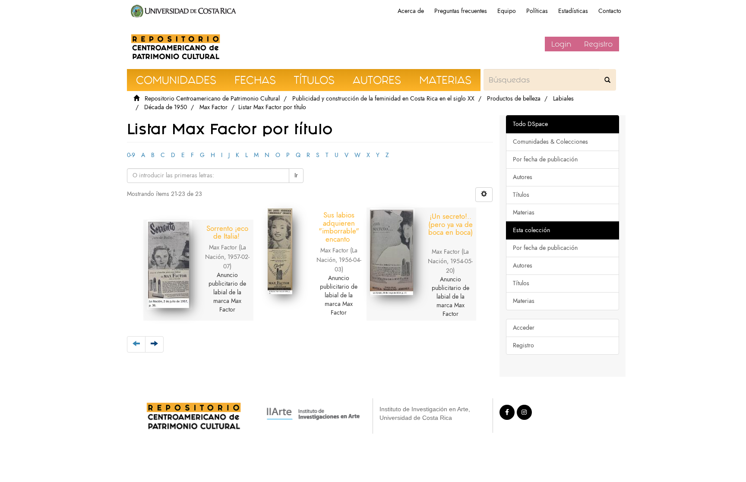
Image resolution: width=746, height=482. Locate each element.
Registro (598, 44)
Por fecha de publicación (545, 159)
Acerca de (411, 11)
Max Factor (213, 107)
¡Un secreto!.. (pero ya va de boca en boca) (450, 224)
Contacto (609, 11)
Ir (296, 175)
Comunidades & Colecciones (550, 142)
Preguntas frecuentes (460, 11)
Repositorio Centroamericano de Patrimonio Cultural (212, 99)
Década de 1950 (165, 107)
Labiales (563, 99)
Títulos (521, 195)
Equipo (506, 11)
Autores (522, 177)
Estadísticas (573, 11)
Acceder (523, 328)
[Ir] (607, 80)
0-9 (131, 155)
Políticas (537, 11)
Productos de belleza (514, 99)
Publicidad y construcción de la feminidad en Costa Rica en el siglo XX (383, 99)
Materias (523, 212)
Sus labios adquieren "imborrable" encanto (339, 227)
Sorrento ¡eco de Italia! (227, 232)
